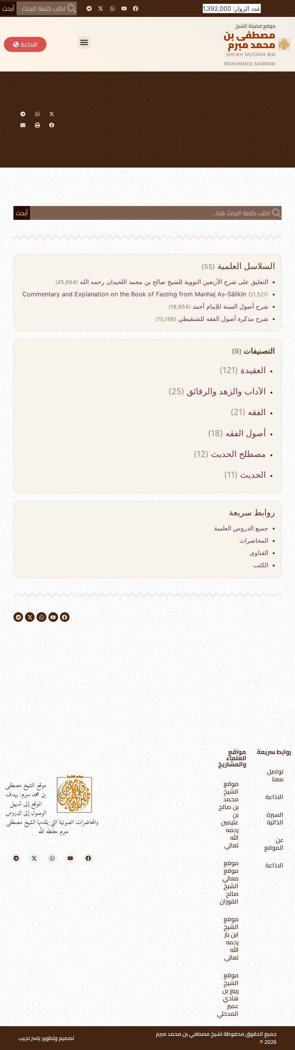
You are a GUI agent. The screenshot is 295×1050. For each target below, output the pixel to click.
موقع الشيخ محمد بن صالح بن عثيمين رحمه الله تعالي (229, 814)
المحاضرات (253, 540)
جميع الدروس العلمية (241, 528)
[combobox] (47, 8)
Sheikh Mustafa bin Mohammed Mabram (249, 59)
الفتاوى (259, 553)
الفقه (255, 412)
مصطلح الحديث (237, 454)
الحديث (252, 475)
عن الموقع (273, 843)
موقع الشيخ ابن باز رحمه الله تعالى (231, 938)
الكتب (260, 565)
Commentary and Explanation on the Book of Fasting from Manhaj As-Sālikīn (135, 294)
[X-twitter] (101, 8)
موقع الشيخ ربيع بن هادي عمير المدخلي (228, 994)
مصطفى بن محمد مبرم (249, 39)
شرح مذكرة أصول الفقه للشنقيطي (222, 318)
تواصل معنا (275, 775)
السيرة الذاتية (275, 818)
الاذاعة (274, 796)
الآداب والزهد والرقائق (225, 391)
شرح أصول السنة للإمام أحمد (229, 306)
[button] (84, 42)
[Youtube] (124, 8)
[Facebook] (135, 8)
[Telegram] (89, 8)
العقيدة (252, 370)
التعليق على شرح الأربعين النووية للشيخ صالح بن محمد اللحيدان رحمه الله (173, 282)
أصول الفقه (244, 433)
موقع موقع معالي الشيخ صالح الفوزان (229, 882)
